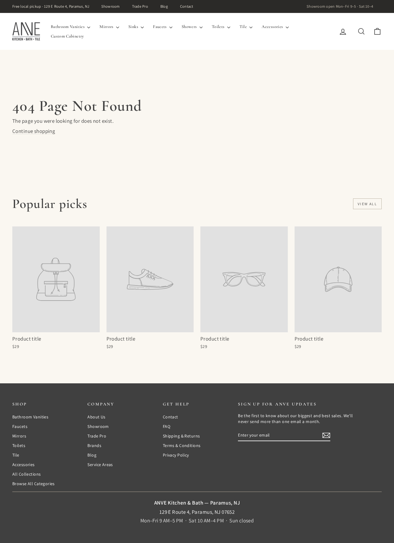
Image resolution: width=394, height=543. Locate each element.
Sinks (133, 26)
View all (367, 204)
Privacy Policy (176, 455)
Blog (164, 6)
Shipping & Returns (181, 436)
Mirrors (107, 26)
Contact (186, 6)
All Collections (26, 474)
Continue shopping (33, 131)
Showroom (110, 6)
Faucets (160, 26)
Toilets (219, 26)
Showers (190, 26)
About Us (96, 417)
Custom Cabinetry (67, 36)
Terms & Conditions (182, 445)
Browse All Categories (33, 483)
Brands (94, 445)
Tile (243, 26)
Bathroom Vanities (68, 26)
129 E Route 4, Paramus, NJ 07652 (197, 512)
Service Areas (100, 464)
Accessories (273, 26)
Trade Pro (140, 6)
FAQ (166, 426)
